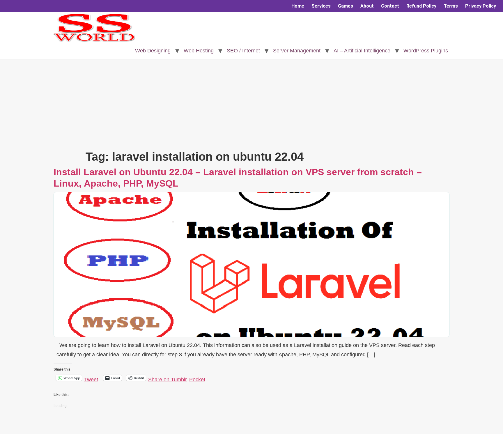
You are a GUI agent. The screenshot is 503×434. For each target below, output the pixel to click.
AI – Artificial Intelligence (362, 51)
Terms (451, 6)
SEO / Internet (243, 51)
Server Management (296, 51)
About (367, 6)
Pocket (197, 379)
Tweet (91, 378)
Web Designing (153, 51)
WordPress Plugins (425, 51)
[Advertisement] (251, 106)
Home (297, 6)
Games (345, 6)
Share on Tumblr (167, 378)
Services (321, 6)
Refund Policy (421, 6)
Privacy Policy (480, 6)
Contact (390, 6)
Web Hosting (199, 51)
